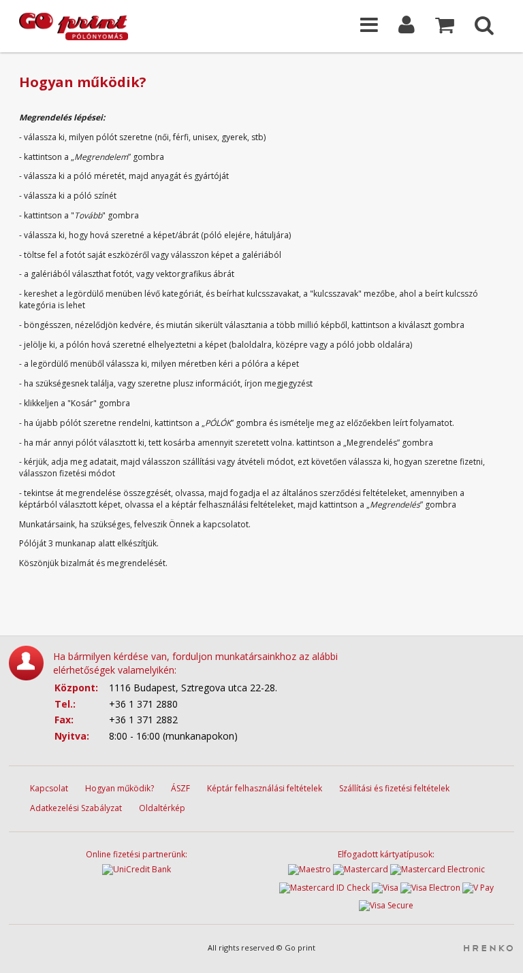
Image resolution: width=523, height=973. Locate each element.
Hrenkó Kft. (488, 948)
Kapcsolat (49, 788)
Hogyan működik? (119, 788)
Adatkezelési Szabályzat (76, 808)
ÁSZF (180, 788)
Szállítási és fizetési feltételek (394, 788)
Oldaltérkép (162, 808)
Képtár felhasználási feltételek (264, 788)
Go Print (87, 26)
